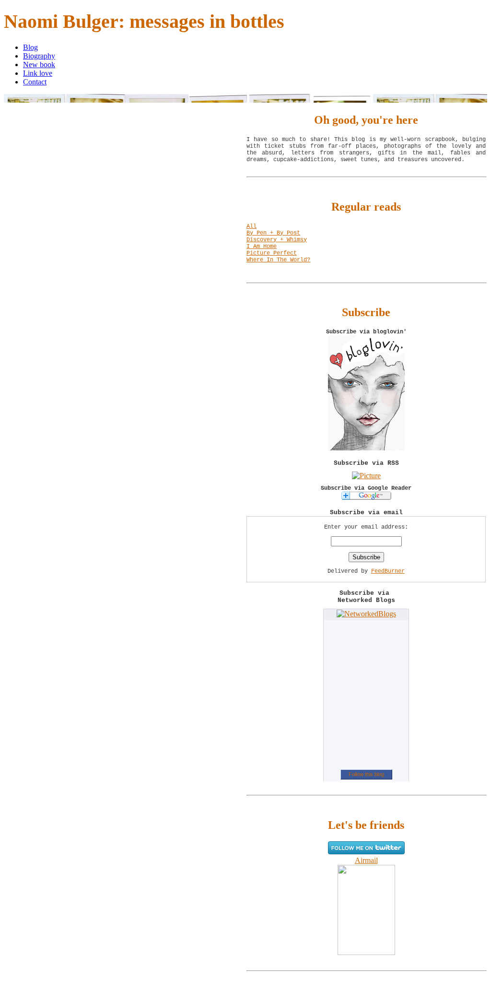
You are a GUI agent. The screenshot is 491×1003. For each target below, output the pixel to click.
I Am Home (261, 246)
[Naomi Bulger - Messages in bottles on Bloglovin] (366, 448)
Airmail (366, 860)
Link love (37, 73)
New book (39, 64)
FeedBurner (388, 571)
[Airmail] (366, 952)
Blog (30, 47)
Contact (35, 82)
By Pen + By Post (273, 233)
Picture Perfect (271, 253)
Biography (39, 56)
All (251, 226)
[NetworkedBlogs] (366, 614)
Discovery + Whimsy (276, 239)
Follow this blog (366, 774)
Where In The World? (278, 260)
